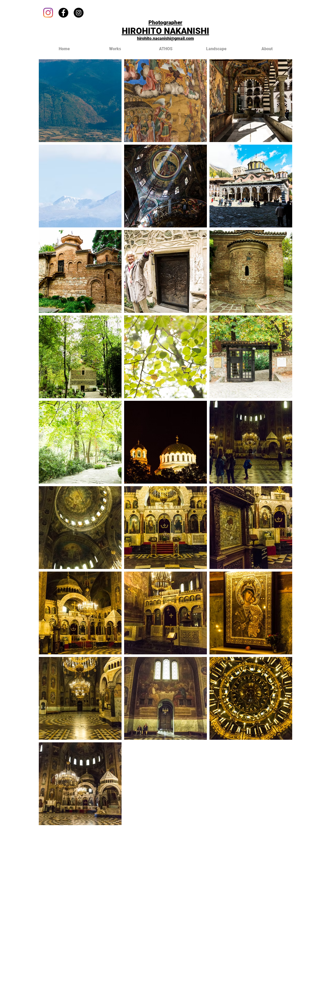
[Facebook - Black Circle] (63, 13)
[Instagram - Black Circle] (79, 13)
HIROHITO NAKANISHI (165, 31)
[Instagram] (48, 13)
